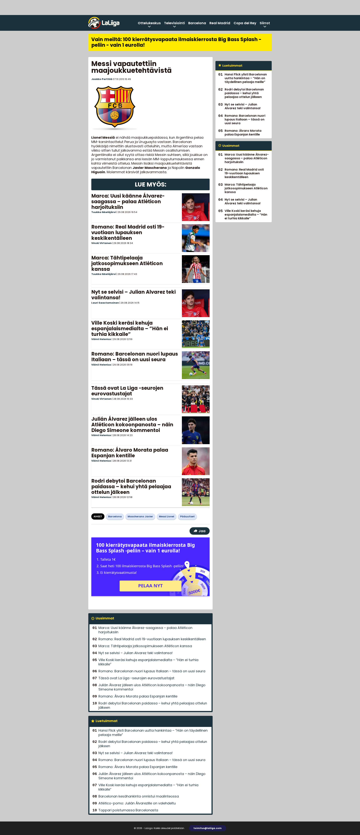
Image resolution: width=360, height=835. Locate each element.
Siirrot (265, 23)
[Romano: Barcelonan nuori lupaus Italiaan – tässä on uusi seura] (196, 365)
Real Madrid (219, 23)
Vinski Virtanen (101, 243)
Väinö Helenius (101, 339)
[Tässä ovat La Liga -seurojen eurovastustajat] (196, 399)
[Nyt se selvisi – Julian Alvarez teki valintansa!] (196, 303)
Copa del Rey (245, 23)
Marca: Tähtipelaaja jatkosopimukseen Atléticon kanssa (127, 263)
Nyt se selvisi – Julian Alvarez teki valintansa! (133, 295)
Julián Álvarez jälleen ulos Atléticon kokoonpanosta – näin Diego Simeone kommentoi (132, 425)
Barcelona (197, 23)
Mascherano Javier (140, 516)
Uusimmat (105, 618)
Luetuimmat (107, 721)
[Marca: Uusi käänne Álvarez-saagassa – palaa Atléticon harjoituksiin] (196, 207)
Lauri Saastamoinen (105, 303)
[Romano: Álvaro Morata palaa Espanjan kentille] (196, 461)
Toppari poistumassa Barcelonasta (128, 810)
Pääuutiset (187, 516)
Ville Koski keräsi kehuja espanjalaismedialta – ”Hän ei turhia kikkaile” (129, 329)
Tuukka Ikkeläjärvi (103, 212)
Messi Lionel (166, 516)
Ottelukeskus (149, 23)
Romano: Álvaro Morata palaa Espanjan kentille (129, 453)
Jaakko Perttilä (101, 79)
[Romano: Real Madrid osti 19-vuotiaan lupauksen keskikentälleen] (196, 238)
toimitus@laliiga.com (208, 828)
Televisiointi (174, 23)
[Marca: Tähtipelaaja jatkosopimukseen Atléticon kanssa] (196, 269)
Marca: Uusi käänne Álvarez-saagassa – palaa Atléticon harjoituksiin (128, 202)
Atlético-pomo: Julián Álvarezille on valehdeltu (137, 803)
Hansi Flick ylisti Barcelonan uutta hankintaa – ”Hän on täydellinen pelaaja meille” (153, 732)
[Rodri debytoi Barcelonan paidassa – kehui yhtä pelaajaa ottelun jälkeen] (196, 492)
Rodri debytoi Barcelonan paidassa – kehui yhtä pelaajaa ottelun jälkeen (131, 487)
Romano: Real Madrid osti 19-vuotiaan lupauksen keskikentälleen (127, 232)
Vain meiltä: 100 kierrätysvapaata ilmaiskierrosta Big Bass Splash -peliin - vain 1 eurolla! (176, 42)
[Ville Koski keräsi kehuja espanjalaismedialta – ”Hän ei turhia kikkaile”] (196, 334)
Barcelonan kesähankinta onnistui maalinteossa (138, 796)
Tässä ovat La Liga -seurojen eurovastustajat (127, 391)
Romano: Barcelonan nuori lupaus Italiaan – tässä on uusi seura (134, 357)
